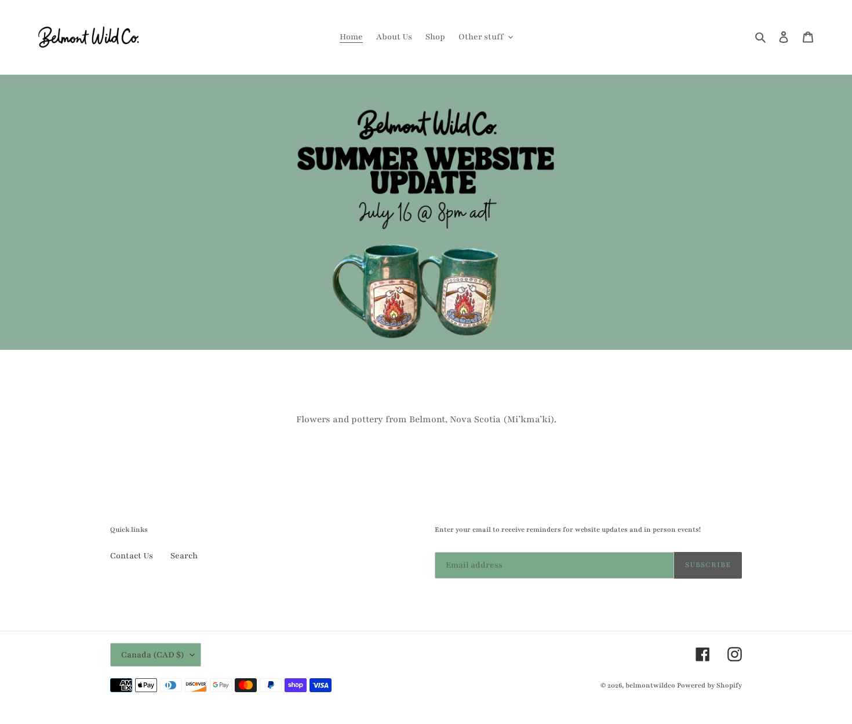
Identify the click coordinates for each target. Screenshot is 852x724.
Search (184, 555)
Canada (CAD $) (152, 654)
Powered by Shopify (709, 685)
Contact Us (131, 555)
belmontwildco (650, 685)
